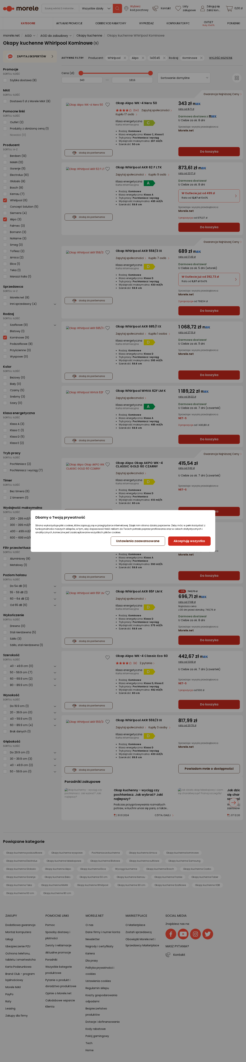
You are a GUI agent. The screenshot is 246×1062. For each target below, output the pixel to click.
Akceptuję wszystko (189, 541)
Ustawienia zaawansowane (138, 541)
